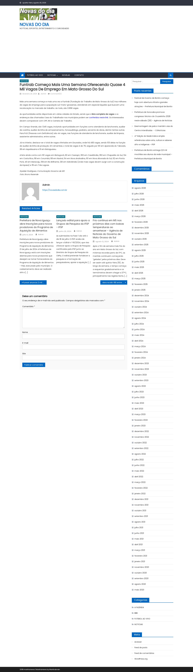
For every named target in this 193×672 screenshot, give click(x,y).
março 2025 (139, 278)
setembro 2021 (141, 516)
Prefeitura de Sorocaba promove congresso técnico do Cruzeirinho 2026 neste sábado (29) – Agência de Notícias (153, 116)
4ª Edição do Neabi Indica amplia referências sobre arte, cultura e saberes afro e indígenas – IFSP (153, 140)
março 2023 (139, 414)
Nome (25, 332)
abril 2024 (138, 340)
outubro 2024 (140, 307)
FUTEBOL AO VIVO (35, 75)
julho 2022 (139, 459)
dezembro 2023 (141, 363)
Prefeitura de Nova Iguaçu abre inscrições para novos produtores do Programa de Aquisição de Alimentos (36, 225)
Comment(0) (56, 94)
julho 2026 (139, 193)
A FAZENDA (139, 607)
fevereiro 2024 (141, 352)
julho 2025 (139, 256)
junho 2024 (139, 329)
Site (24, 353)
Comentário (28, 306)
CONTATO (79, 75)
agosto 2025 (140, 250)
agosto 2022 (140, 454)
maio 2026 (139, 205)
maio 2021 (139, 539)
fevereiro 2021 (140, 555)
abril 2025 (138, 273)
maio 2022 (139, 471)
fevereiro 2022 (141, 488)
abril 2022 (138, 476)
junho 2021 (139, 533)
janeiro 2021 (139, 561)
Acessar (138, 642)
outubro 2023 (140, 374)
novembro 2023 (141, 369)
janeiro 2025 (139, 290)
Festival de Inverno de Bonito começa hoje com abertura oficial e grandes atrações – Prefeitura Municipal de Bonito (153, 102)
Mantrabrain (54, 669)
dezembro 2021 (141, 499)
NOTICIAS (51, 75)
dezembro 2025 (141, 227)
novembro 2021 (141, 505)
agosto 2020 (140, 584)
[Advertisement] (96, 49)
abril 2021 (138, 544)
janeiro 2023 (139, 425)
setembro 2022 (141, 448)
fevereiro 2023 (141, 420)
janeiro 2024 (140, 357)
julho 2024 (139, 324)
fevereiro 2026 (141, 222)
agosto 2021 (139, 522)
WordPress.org (140, 659)
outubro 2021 (140, 510)
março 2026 (140, 216)
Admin (43, 94)
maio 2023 (139, 403)
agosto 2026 (140, 188)
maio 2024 (139, 335)
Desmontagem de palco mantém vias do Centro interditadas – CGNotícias (153, 128)
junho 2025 (139, 261)
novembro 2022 (141, 437)
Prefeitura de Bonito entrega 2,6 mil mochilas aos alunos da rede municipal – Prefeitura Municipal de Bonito (153, 154)
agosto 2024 (140, 318)
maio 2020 (139, 589)
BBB (136, 613)
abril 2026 (138, 210)
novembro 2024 (141, 301)
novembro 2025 (141, 233)
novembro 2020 (141, 567)
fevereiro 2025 (141, 284)
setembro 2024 (141, 312)
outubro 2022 (140, 442)
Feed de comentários (144, 653)
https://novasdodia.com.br (54, 190)
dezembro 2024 (141, 295)
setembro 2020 (141, 578)
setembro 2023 (141, 380)
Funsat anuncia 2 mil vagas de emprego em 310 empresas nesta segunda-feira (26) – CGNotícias (35, 282)
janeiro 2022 (139, 493)
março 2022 (139, 482)
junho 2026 (139, 199)
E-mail (25, 343)
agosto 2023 (140, 386)
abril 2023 (138, 408)
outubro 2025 (140, 239)
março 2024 (140, 346)
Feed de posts (140, 647)
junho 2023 (139, 397)
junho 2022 (139, 465)
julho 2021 (138, 527)
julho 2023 (139, 391)
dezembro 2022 (141, 431)
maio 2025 (139, 267)
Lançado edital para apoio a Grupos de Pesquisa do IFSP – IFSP (73, 224)
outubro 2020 (140, 572)
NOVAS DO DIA (34, 24)
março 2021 (139, 550)
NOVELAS (66, 75)
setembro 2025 (141, 244)
